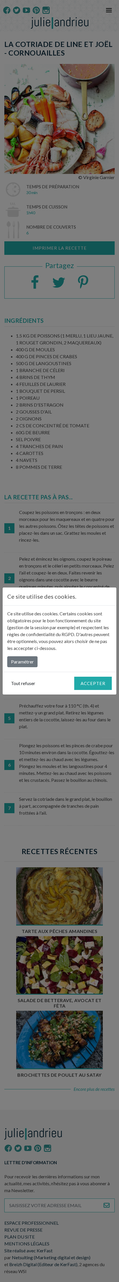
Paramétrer (22, 661)
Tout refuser (23, 683)
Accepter (93, 683)
